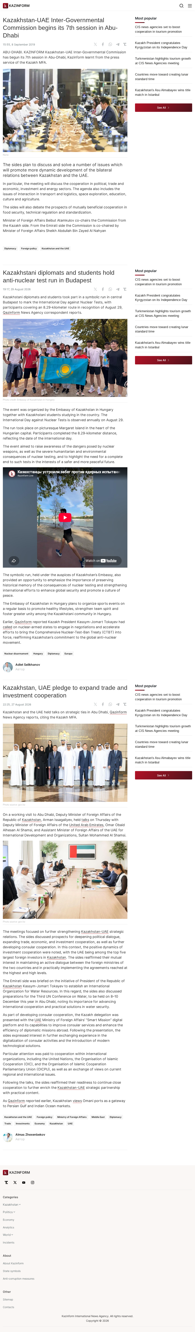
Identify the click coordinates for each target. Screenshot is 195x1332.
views (77, 1101)
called (7, 627)
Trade (7, 1123)
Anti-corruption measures (18, 1278)
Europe (68, 653)
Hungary (38, 653)
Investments (23, 1123)
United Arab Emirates (86, 825)
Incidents (8, 1242)
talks (85, 820)
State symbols (12, 1271)
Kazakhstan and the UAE (55, 248)
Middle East (98, 1117)
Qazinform (11, 312)
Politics (8, 1212)
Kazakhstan (31, 820)
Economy (40, 1123)
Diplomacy (10, 248)
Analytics (8, 1227)
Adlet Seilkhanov (27, 664)
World (7, 1235)
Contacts (8, 1307)
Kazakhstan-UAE (95, 932)
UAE (37, 1020)
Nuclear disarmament (16, 653)
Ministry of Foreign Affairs (72, 1117)
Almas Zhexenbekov (30, 1134)
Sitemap (8, 1299)
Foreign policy (29, 248)
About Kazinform (13, 1263)
